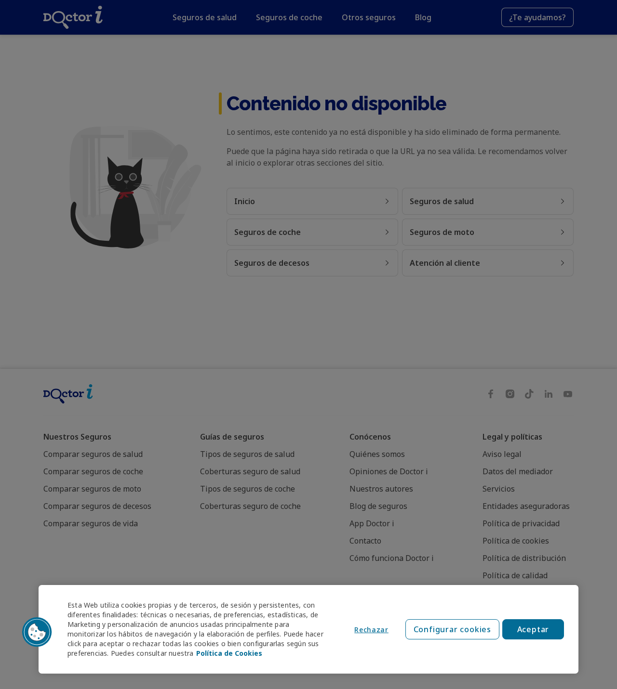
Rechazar (371, 629)
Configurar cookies (452, 629)
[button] (37, 632)
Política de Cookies (229, 653)
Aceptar (533, 629)
